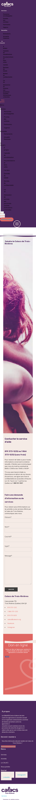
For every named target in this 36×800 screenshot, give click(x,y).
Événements (7, 33)
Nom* (7, 527)
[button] (6, 219)
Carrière (5, 65)
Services (4, 10)
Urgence (7, 128)
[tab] (16, 796)
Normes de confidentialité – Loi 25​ (7, 78)
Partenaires (6, 24)
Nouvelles (4, 30)
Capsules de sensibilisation (7, 52)
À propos (5, 47)
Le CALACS (2, 42)
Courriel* (8, 536)
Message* (8, 556)
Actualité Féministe (6, 37)
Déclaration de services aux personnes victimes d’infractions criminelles (7, 91)
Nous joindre (2, 100)
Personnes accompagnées (7, 15)
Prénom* (8, 517)
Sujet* (7, 546)
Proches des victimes (5, 20)
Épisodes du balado (5, 69)
